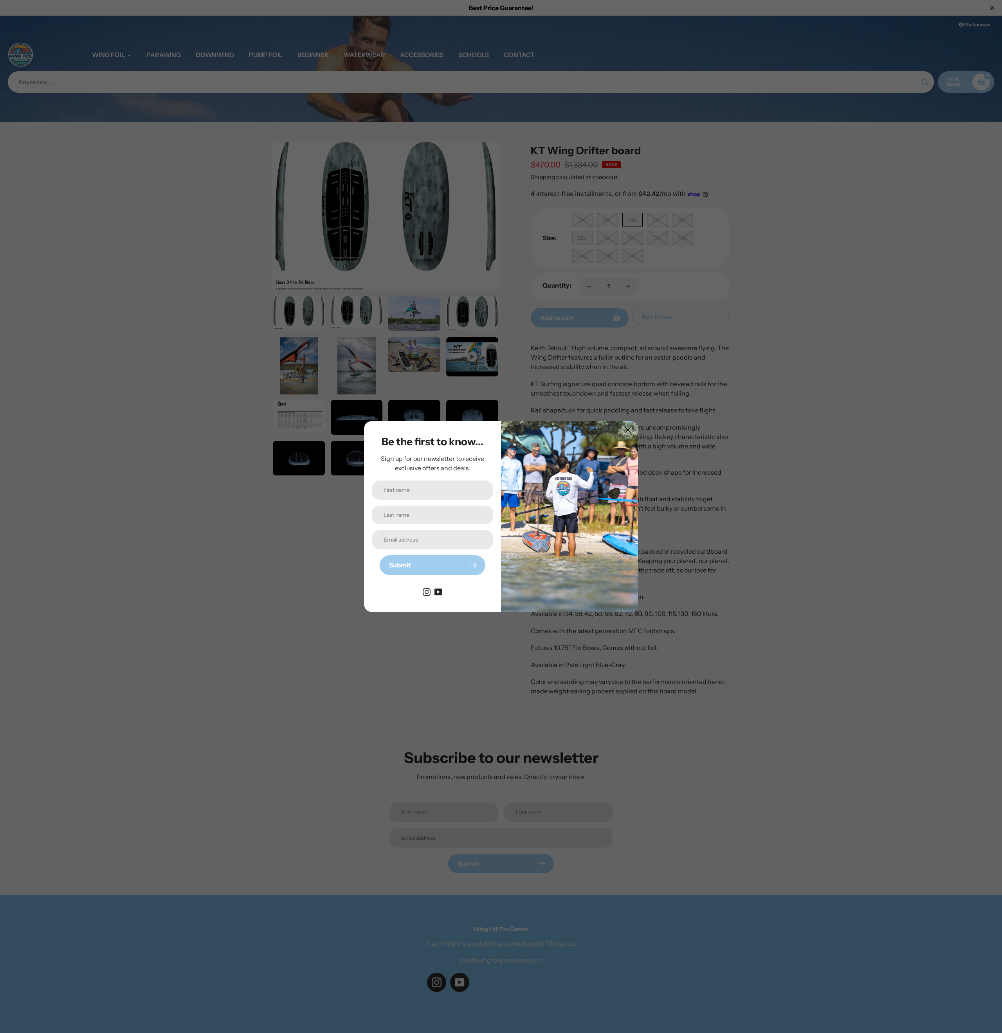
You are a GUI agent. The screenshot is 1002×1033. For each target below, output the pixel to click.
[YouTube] (438, 592)
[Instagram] (427, 592)
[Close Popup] (628, 430)
